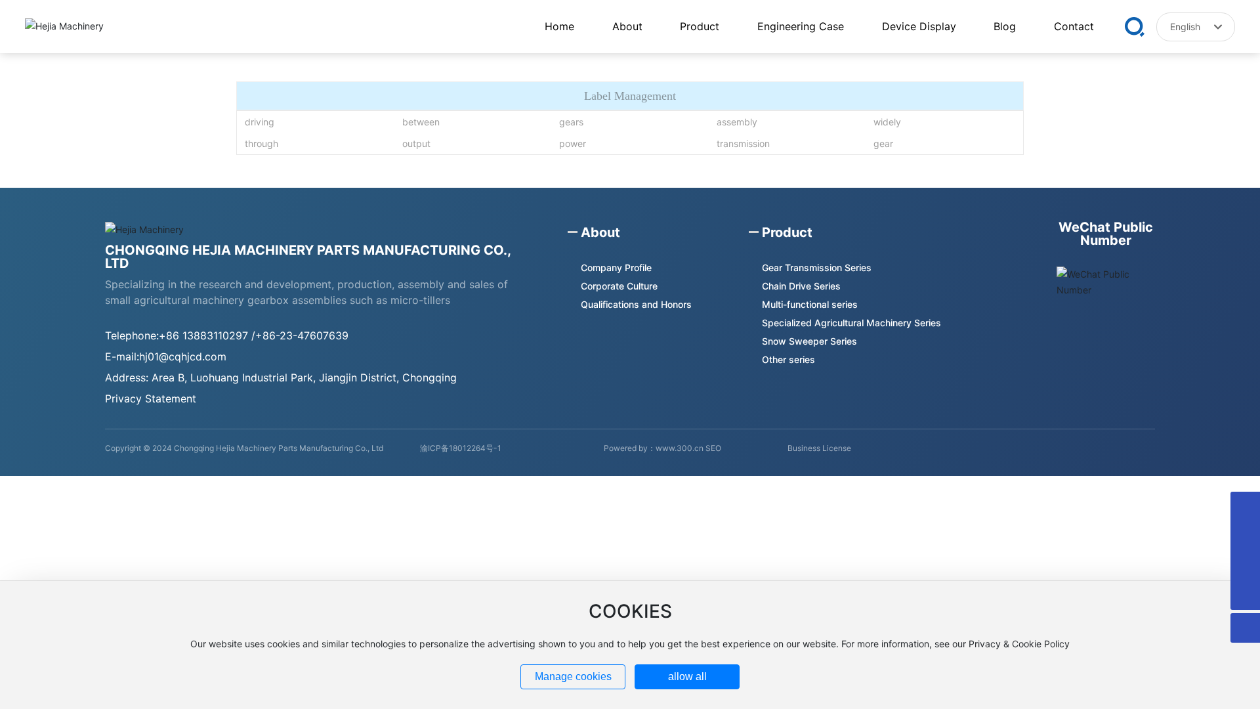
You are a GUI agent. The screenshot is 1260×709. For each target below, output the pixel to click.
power (572, 143)
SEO (713, 448)
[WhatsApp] (1245, 536)
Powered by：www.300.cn (654, 448)
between (421, 121)
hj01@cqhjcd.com (182, 356)
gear (883, 143)
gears (571, 121)
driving (259, 121)
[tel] (1245, 565)
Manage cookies (573, 676)
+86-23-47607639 (301, 335)
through (261, 143)
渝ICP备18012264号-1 (460, 448)
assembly (737, 121)
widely (887, 121)
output (416, 143)
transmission (743, 143)
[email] (1245, 506)
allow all (687, 676)
